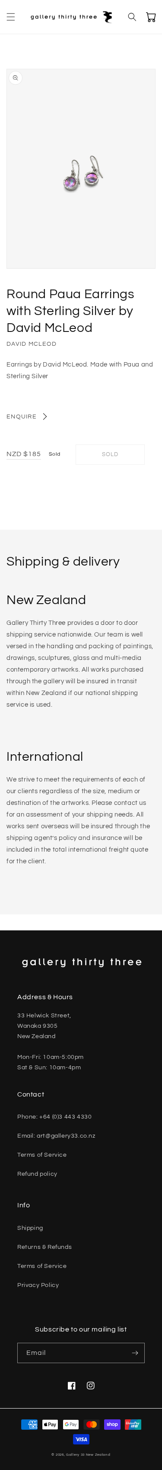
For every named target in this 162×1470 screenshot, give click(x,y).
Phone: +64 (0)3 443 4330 (54, 1117)
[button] (10, 16)
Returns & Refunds (44, 1247)
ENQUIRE (21, 417)
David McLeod (31, 344)
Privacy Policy (38, 1285)
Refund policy (37, 1174)
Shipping (30, 1228)
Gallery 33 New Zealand (88, 1455)
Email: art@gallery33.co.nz (56, 1136)
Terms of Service (42, 1155)
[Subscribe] (134, 1353)
